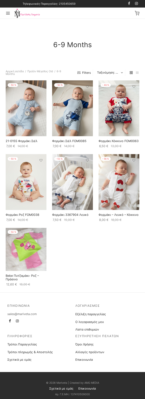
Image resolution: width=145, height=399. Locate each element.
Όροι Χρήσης (84, 344)
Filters (86, 73)
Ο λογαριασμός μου (89, 322)
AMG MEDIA (91, 382)
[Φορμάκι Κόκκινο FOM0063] (119, 108)
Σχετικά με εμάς (19, 359)
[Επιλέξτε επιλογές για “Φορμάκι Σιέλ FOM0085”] (87, 95)
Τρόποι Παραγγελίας (22, 344)
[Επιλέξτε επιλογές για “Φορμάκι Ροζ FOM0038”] (41, 169)
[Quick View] (41, 104)
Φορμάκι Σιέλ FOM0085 (69, 141)
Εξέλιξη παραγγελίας (90, 314)
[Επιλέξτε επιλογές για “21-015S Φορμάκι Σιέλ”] (41, 95)
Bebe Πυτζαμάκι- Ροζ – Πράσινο (22, 277)
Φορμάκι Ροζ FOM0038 (22, 215)
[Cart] (137, 13)
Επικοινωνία (84, 359)
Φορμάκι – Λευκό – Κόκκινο (119, 215)
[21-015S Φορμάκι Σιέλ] (26, 108)
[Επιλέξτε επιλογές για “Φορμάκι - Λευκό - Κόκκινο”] (133, 169)
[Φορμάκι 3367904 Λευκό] (72, 182)
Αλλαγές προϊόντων (89, 352)
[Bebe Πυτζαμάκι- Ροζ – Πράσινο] (26, 249)
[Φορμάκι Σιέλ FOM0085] (72, 108)
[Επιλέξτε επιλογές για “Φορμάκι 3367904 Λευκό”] (87, 169)
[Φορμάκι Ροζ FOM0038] (26, 182)
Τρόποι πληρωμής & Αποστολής (30, 352)
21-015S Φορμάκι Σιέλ (21, 141)
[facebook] (129, 3)
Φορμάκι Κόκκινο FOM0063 (119, 141)
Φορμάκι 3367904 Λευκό (70, 215)
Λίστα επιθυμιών (87, 329)
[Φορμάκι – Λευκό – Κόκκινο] (119, 182)
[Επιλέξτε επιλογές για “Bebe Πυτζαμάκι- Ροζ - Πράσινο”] (41, 242)
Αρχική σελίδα (15, 71)
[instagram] (136, 3)
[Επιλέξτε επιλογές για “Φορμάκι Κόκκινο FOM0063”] (133, 95)
